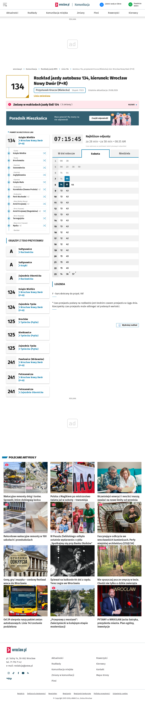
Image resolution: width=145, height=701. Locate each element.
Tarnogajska (18, 218)
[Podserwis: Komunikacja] (81, 4)
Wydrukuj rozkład (130, 325)
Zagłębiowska (19, 175)
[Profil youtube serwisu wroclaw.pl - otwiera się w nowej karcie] (23, 673)
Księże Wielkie (19, 153)
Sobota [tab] (95, 153)
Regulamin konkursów (82, 694)
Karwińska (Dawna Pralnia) (27, 189)
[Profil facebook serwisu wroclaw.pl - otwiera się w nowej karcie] (18, 673)
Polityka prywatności (102, 694)
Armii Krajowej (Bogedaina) (27, 211)
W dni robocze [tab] (66, 153)
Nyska (26, 225)
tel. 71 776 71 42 (14, 662)
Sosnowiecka (19, 168)
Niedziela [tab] (124, 153)
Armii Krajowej (27, 204)
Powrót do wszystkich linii (21, 132)
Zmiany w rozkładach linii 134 (36, 104)
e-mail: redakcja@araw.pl (19, 665)
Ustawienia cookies (120, 694)
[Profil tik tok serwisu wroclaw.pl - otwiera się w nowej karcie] (13, 673)
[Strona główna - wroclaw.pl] (62, 5)
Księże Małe (18, 182)
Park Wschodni (27, 197)
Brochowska (18, 160)
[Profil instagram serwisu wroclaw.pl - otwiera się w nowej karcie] (9, 673)
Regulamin (67, 694)
